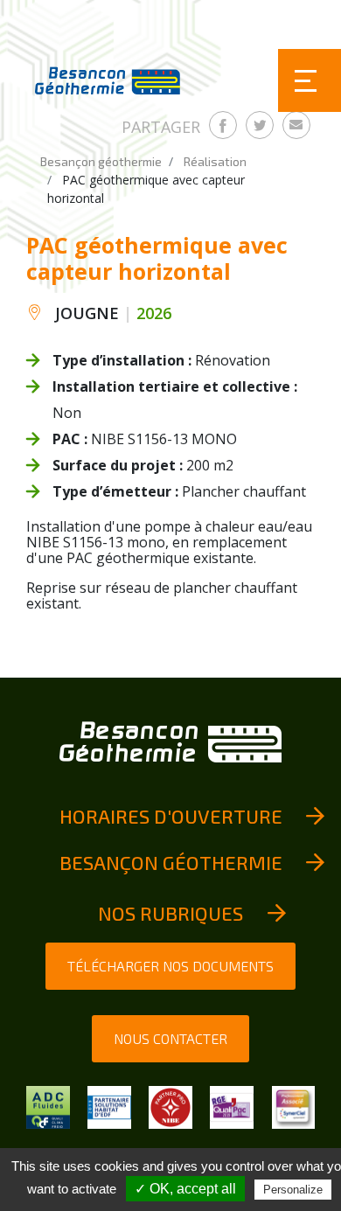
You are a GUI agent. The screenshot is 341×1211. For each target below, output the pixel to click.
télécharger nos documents (170, 965)
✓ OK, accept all (185, 1188)
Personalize (293, 1189)
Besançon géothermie (101, 161)
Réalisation (215, 161)
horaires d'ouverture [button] (170, 815)
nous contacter (170, 1038)
